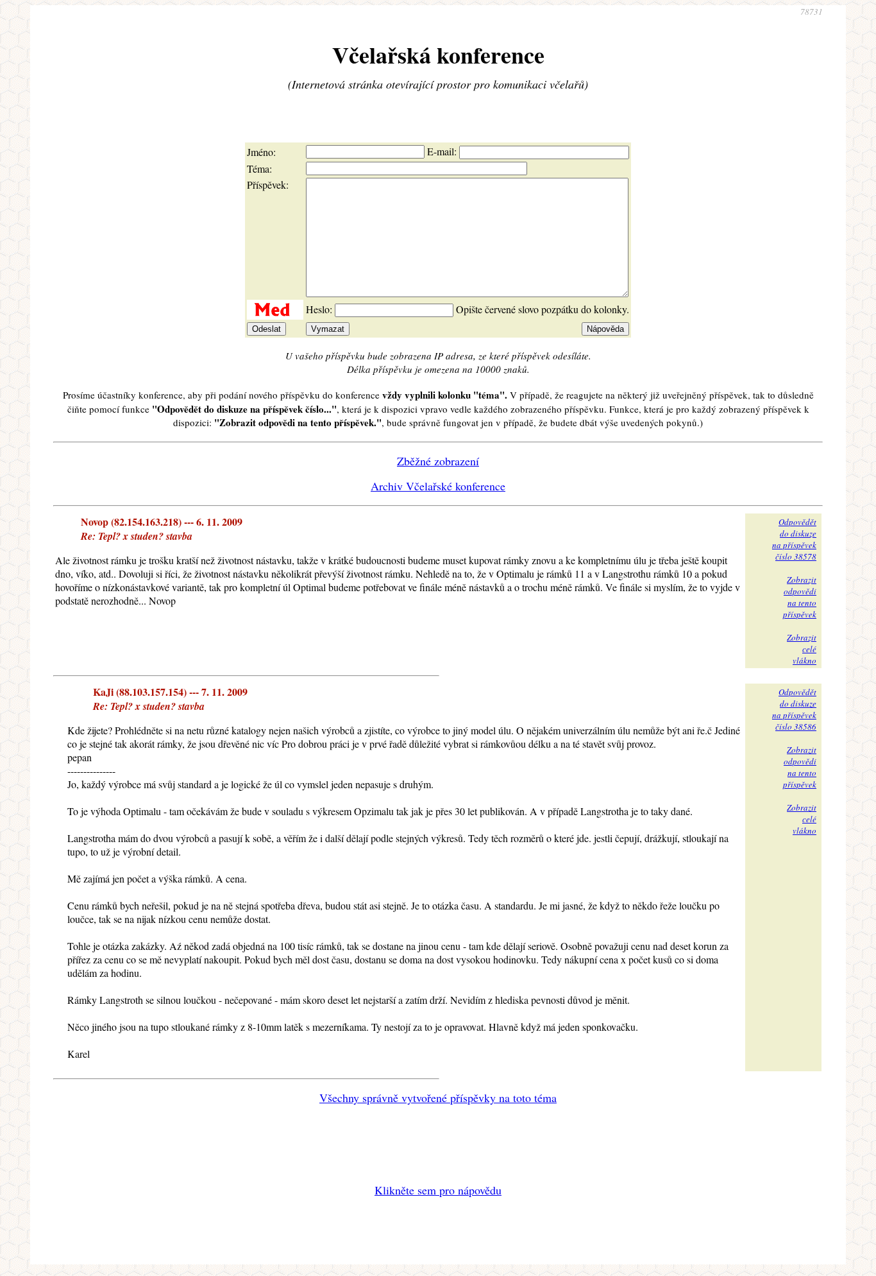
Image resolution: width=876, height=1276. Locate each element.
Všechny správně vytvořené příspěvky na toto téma (438, 1097)
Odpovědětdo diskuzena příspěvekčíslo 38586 (794, 709)
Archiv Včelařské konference (438, 486)
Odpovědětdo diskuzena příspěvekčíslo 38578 (794, 539)
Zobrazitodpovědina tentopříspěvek (799, 597)
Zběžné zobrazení (438, 461)
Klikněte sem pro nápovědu (438, 1190)
